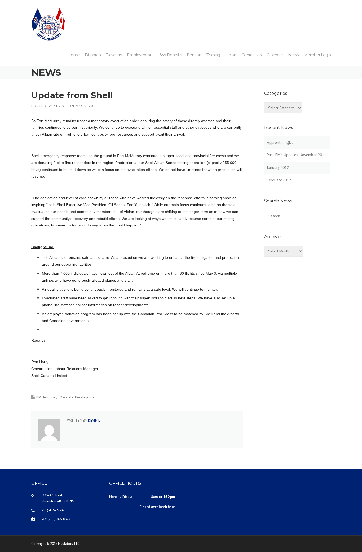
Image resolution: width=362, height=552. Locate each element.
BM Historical (46, 397)
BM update (65, 397)
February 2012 (279, 179)
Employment (139, 54)
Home (74, 54)
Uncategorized (85, 397)
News (293, 54)
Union (230, 54)
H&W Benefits (169, 54)
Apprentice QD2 (280, 142)
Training (213, 54)
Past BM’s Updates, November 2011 (296, 154)
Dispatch (93, 54)
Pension (194, 54)
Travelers (114, 54)
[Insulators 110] (48, 23)
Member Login (317, 54)
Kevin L (61, 106)
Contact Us (251, 54)
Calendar (275, 54)
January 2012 (278, 167)
